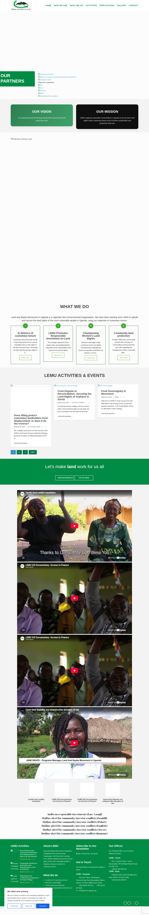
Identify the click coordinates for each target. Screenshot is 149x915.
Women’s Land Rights (53, 883)
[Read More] (66, 386)
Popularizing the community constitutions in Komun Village (29, 878)
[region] (28, 899)
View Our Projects (65, 478)
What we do (76, 5)
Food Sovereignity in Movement (113, 392)
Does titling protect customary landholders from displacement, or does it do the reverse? (31, 419)
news (38, 427)
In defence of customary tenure (56, 880)
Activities (91, 5)
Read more (25, 357)
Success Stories (78, 402)
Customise (14, 906)
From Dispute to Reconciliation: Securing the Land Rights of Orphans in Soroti (74, 395)
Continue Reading (20, 443)
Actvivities (32, 427)
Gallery (121, 5)
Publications (106, 5)
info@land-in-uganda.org (87, 891)
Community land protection (54, 885)
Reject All (29, 906)
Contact (133, 5)
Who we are (60, 5)
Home (48, 5)
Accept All (42, 906)
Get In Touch (84, 478)
